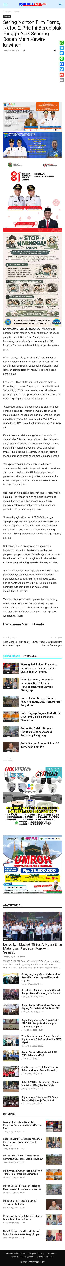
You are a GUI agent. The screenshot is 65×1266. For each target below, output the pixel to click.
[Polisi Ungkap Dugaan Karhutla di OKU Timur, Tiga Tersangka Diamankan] (11, 716)
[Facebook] (61, 64)
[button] (5, 4)
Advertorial (8, 939)
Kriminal (17, 11)
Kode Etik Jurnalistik (44, 1256)
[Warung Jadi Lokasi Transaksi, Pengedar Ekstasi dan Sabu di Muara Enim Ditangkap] (11, 668)
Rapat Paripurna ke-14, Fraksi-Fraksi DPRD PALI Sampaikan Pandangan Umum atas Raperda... (40, 1023)
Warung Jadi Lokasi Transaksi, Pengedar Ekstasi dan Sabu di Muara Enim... (22, 1125)
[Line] (61, 58)
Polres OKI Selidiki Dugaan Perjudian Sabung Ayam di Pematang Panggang (36, 732)
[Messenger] (61, 53)
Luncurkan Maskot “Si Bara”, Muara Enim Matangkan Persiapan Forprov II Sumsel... (32, 948)
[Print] (61, 80)
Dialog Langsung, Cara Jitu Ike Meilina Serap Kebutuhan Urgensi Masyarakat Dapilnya (40, 977)
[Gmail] (61, 74)
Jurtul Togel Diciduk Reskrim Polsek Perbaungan (47, 644)
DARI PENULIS (29, 656)
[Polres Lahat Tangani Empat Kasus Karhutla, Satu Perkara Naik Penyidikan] (11, 701)
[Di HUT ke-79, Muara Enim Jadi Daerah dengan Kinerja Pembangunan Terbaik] (11, 994)
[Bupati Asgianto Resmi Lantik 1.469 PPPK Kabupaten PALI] (11, 1055)
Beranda (7, 11)
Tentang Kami (27, 1256)
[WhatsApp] (61, 42)
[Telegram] (61, 48)
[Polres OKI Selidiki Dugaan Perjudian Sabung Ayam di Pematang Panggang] (11, 731)
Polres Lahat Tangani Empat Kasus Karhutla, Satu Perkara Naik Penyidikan (41, 701)
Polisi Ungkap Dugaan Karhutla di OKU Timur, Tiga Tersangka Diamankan (40, 717)
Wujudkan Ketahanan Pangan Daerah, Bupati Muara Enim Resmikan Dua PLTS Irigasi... (41, 1039)
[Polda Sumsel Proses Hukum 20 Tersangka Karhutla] (11, 747)
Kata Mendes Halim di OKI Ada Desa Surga (16, 644)
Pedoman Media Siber (16, 1253)
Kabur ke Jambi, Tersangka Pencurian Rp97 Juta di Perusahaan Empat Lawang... (22, 1142)
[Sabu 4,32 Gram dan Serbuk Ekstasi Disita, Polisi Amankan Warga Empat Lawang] (54, 1235)
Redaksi (15, 1256)
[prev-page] (5, 759)
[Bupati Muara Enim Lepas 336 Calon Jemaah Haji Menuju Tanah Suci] (11, 1101)
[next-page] (10, 759)
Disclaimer (51, 1253)
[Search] (60, 4)
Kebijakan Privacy (36, 1253)
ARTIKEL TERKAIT (11, 656)
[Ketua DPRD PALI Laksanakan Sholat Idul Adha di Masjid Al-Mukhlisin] (11, 1086)
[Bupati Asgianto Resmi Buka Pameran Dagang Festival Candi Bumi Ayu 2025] (11, 1009)
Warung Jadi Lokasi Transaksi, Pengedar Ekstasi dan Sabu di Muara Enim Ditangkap (39, 668)
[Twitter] (61, 69)
